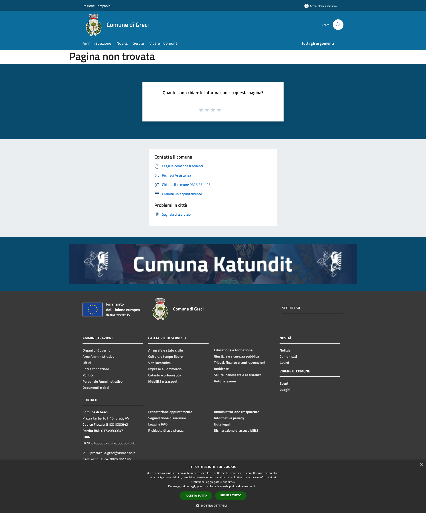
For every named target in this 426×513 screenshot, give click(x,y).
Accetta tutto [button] (196, 495)
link (255, 486)
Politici (88, 375)
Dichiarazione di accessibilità (236, 430)
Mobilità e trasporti (163, 381)
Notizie (285, 350)
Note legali (222, 424)
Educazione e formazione (233, 350)
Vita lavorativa (159, 362)
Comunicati (288, 356)
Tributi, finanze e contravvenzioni (239, 362)
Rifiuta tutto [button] (230, 495)
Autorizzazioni (225, 381)
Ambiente (221, 368)
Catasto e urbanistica (164, 375)
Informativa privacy (229, 418)
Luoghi (285, 389)
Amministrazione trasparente (236, 411)
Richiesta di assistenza (165, 430)
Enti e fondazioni (96, 369)
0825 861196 (120, 459)
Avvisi (284, 362)
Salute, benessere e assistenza (237, 375)
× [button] (421, 464)
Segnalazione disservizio (167, 418)
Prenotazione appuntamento (170, 411)
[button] (213, 505)
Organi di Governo (96, 350)
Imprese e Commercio (165, 369)
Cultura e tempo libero (165, 356)
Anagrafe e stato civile (165, 350)
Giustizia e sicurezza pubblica (236, 356)
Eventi (284, 383)
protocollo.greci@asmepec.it (112, 452)
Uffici (87, 362)
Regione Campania (96, 5)
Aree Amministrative (98, 356)
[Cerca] (338, 24)
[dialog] (213, 486)
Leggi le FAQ (158, 424)
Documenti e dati (96, 387)
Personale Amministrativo (103, 381)
